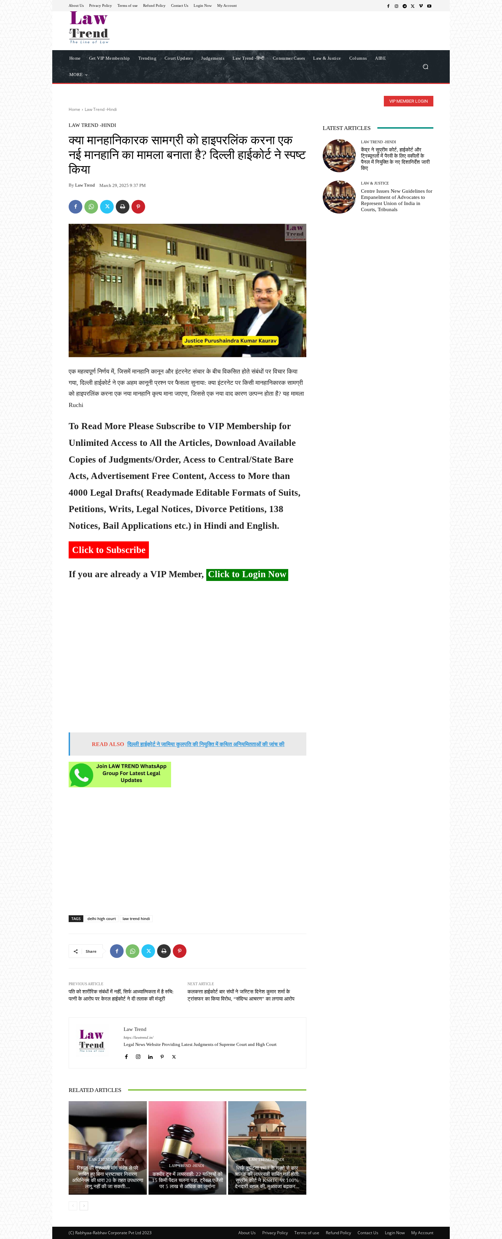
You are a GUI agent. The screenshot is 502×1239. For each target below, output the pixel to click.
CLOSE (392, 43)
